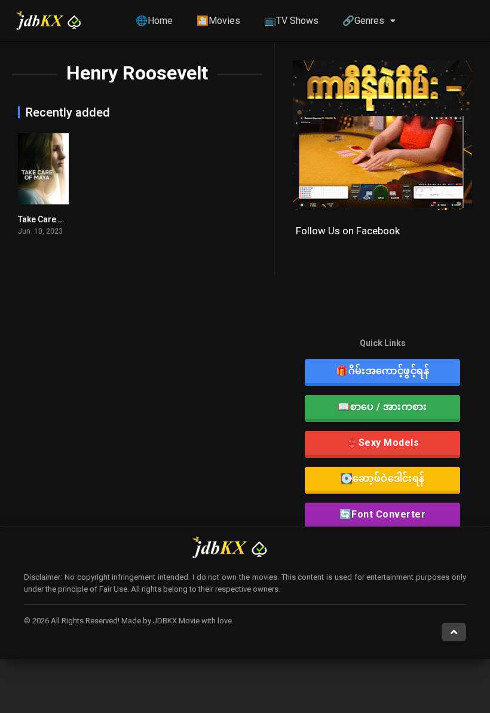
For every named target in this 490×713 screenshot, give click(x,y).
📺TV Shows (291, 20)
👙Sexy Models (382, 442)
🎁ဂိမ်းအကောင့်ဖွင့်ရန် (382, 371)
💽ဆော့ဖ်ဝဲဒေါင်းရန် (383, 478)
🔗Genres (363, 20)
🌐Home (154, 20)
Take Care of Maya (53, 219)
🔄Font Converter (382, 514)
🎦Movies (218, 20)
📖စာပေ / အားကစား (382, 406)
